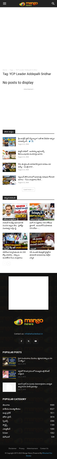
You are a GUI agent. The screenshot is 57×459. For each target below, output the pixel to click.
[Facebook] (21, 341)
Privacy (21, 448)
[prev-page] (4, 263)
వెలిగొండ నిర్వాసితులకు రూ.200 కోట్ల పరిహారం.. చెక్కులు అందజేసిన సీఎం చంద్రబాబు (14, 255)
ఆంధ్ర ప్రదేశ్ (6, 249)
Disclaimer (13, 448)
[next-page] (8, 263)
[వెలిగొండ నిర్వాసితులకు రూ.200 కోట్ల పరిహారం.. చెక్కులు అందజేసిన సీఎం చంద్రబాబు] (15, 241)
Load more (28, 189)
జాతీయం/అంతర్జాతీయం (9, 219)
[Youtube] (35, 341)
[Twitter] (28, 341)
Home (5, 70)
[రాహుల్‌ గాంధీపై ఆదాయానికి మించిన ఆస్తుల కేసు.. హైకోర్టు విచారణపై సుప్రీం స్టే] (15, 211)
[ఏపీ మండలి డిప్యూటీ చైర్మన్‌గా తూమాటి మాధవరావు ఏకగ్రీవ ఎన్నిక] (42, 241)
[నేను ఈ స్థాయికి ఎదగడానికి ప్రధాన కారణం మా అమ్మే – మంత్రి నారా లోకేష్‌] (9, 167)
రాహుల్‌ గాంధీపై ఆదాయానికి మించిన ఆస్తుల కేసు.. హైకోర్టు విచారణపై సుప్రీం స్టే (13, 225)
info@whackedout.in (34, 333)
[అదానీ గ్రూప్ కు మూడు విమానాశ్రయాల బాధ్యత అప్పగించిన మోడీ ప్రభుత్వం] (9, 387)
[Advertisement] (28, 37)
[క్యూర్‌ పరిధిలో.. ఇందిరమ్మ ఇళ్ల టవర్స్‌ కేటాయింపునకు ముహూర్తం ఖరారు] (9, 154)
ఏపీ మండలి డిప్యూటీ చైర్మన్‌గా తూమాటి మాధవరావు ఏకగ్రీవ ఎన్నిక (40, 255)
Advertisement (32, 448)
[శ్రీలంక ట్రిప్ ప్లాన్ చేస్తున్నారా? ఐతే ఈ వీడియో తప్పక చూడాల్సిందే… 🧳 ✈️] (9, 141)
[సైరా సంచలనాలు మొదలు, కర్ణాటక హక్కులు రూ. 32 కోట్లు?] (9, 361)
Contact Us (44, 448)
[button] (4, 3)
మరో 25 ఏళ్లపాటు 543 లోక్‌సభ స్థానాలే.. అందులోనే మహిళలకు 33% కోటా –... (41, 225)
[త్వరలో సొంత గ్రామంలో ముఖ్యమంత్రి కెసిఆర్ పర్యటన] (9, 374)
